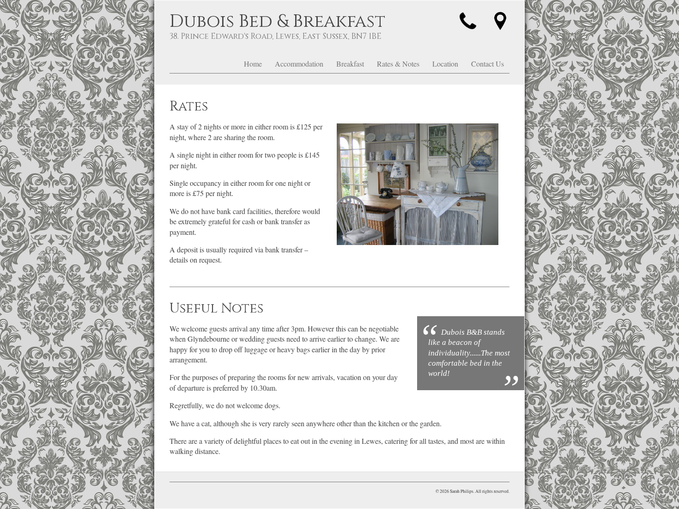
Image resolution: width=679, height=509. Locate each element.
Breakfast (350, 63)
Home (253, 63)
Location (445, 63)
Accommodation (299, 63)
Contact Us (487, 63)
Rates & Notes (398, 63)
